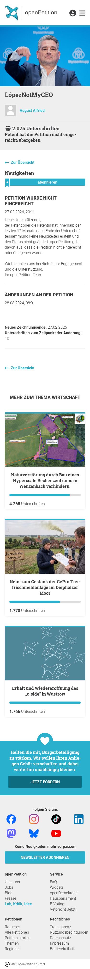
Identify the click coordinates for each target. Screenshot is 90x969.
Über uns (12, 882)
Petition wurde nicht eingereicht (30, 201)
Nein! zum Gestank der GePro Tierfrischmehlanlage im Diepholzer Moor (45, 587)
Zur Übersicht (22, 162)
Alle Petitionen (17, 932)
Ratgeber (12, 927)
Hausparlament (63, 898)
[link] (82, 13)
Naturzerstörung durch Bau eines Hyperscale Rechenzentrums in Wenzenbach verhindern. (45, 480)
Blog (8, 893)
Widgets (57, 887)
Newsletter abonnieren (45, 857)
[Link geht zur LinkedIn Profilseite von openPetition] (79, 819)
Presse (10, 898)
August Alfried (32, 110)
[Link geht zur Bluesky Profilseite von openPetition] (34, 833)
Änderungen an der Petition (39, 295)
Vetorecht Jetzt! (63, 909)
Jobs (9, 887)
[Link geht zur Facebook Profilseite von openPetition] (11, 819)
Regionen (13, 949)
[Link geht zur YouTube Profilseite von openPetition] (56, 833)
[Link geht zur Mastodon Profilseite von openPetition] (11, 833)
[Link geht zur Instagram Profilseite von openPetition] (34, 819)
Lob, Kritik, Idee (18, 904)
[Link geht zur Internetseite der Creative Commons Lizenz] (8, 964)
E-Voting (57, 904)
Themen (12, 943)
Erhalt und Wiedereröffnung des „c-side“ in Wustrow (45, 691)
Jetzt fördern (45, 782)
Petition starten (17, 938)
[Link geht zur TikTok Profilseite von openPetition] (56, 819)
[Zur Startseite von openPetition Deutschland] (31, 12)
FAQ (53, 882)
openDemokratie (64, 893)
